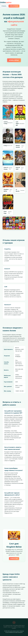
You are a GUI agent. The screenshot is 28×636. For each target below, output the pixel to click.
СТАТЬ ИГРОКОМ (14, 6)
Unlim (5, 2)
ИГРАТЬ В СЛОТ (14, 558)
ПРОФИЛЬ (3, 6)
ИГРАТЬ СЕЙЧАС (14, 60)
